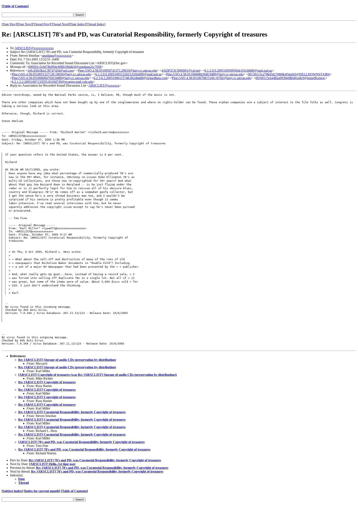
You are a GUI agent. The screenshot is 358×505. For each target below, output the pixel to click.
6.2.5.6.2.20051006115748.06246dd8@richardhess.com (130, 78)
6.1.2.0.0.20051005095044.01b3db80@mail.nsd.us (238, 70)
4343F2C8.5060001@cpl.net (181, 70)
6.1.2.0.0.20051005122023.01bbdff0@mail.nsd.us (128, 74)
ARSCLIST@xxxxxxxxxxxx (34, 48)
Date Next (24, 24)
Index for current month (42, 491)
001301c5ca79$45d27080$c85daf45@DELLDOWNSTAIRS (289, 74)
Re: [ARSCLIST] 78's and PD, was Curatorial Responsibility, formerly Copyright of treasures (84, 449)
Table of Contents (15, 6)
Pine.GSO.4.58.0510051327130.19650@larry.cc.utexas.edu (51, 74)
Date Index (77, 24)
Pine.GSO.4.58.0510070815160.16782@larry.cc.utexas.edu (211, 78)
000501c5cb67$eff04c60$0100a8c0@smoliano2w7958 (64, 67)
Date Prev (9, 24)
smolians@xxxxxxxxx (56, 55)
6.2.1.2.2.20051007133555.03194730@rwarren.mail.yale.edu (52, 81)
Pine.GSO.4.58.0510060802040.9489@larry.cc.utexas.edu (204, 74)
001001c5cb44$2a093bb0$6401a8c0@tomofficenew (290, 78)
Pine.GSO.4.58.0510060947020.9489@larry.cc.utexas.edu (50, 78)
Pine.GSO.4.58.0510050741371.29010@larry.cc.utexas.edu (117, 70)
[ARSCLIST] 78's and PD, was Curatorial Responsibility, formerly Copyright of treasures (81, 442)
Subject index (12, 491)
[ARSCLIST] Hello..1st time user (52, 464)
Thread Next (60, 24)
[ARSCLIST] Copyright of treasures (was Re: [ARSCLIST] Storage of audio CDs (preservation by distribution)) (97, 374)
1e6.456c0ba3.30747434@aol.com (51, 70)
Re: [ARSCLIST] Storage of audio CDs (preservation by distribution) (67, 360)
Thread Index (95, 24)
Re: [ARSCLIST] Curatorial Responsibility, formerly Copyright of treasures (72, 412)
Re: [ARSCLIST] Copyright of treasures (47, 382)
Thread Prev (41, 24)
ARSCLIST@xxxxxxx (104, 85)
